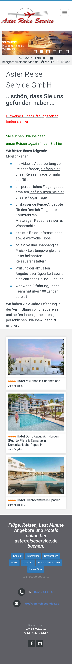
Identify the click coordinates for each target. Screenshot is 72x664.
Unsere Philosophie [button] (49, 562)
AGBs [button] (14, 562)
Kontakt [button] (17, 556)
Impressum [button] (33, 556)
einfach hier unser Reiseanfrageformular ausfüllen (38, 174)
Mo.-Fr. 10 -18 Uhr (57, 62)
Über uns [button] (28, 562)
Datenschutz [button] (51, 556)
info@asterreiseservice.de (20, 62)
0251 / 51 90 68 (44, 592)
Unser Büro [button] (35, 569)
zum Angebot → (16, 385)
